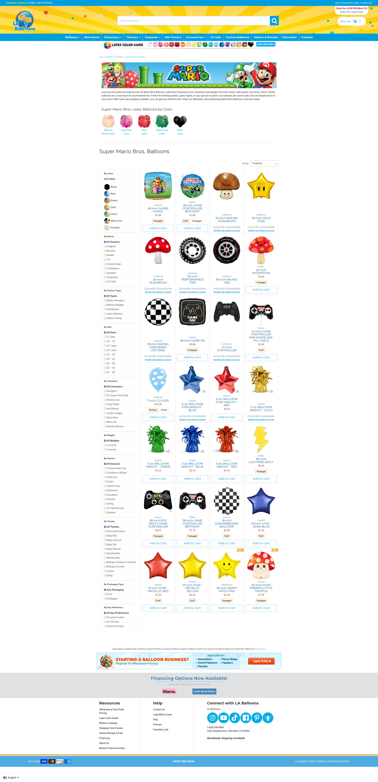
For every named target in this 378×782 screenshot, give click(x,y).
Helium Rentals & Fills (111, 733)
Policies (157, 724)
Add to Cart (158, 228)
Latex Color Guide (108, 718)
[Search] (274, 20)
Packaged (158, 221)
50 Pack (152, 410)
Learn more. (260, 649)
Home (101, 57)
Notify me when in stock (227, 230)
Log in (338, 3)
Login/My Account (162, 714)
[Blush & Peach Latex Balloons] (108, 121)
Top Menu (109, 57)
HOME (32, 3)
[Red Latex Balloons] (144, 121)
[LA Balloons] (24, 20)
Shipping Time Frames (111, 728)
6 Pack (164, 410)
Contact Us (366, 3)
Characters (119, 57)
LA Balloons (320, 761)
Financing (104, 738)
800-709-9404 (45, 3)
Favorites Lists (350, 3)
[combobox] (193, 20)
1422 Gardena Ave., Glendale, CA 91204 (228, 731)
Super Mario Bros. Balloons (135, 57)
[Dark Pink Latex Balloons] (126, 121)
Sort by (245, 163)
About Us (104, 743)
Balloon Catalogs (108, 723)
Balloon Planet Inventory (112, 748)
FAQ (155, 719)
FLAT (185, 221)
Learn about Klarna (204, 691)
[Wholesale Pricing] (189, 667)
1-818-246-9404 (215, 727)
